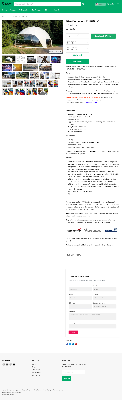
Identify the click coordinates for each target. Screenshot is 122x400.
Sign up (66, 378)
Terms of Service (58, 390)
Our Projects (37, 10)
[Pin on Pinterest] (76, 344)
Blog (47, 10)
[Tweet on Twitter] (70, 344)
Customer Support (14, 390)
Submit (73, 332)
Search (4, 390)
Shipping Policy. (91, 102)
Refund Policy (37, 390)
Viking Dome (72, 25)
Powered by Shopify (8, 394)
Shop (34, 367)
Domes (12, 10)
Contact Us (55, 10)
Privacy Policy (47, 390)
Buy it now (77, 61)
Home (4, 10)
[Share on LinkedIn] (73, 344)
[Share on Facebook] (67, 344)
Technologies (23, 10)
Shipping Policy (26, 390)
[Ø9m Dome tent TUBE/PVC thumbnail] (8, 59)
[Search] (83, 4)
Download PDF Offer (103, 36)
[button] (100, 4)
